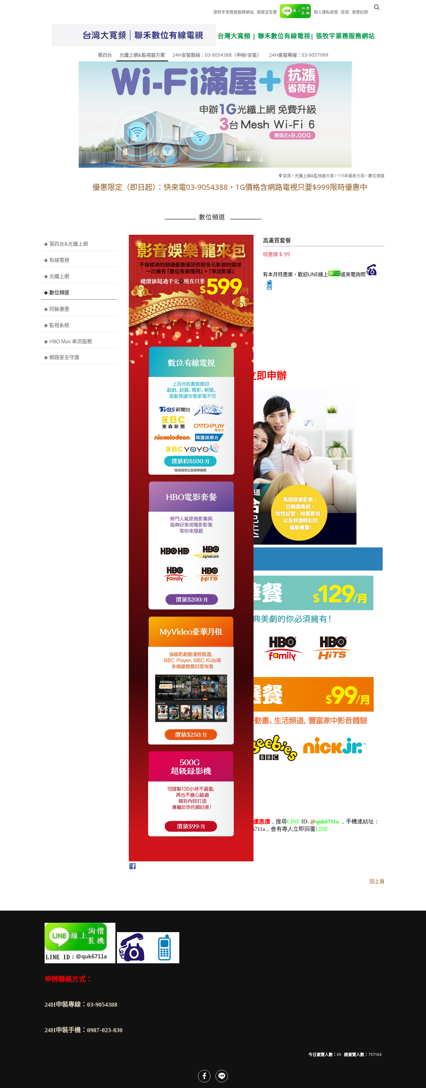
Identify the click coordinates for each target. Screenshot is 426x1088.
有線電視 (59, 260)
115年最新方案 (351, 175)
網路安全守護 (64, 357)
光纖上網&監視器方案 (314, 175)
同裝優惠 (59, 309)
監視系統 (59, 325)
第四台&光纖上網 (68, 243)
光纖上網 (59, 276)
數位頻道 (376, 175)
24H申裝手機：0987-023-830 (84, 1030)
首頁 (287, 175)
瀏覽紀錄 (360, 12)
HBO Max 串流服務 (70, 341)
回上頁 (377, 881)
